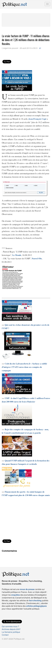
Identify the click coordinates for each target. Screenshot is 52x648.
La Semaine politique (11, 632)
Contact (5, 634)
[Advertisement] (26, 20)
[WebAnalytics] (6, 642)
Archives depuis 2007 (11, 629)
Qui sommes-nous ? (10, 626)
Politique (14, 4)
